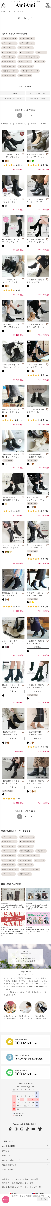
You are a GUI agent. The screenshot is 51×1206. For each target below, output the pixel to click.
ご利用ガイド (7, 1141)
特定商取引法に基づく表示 (23, 1183)
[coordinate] (40, 1129)
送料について (7, 1155)
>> (33, 1087)
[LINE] (21, 1129)
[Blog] (11, 1129)
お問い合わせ (7, 1170)
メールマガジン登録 (20, 1179)
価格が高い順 (21, 124)
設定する (42, 1199)
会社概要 (34, 1179)
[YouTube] (33, 1129)
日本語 (14, 1193)
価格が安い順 (6, 124)
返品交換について (9, 1165)
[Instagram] (16, 1129)
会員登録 (5, 1179)
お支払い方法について (11, 1160)
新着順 (33, 124)
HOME (3, 11)
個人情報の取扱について (12, 1187)
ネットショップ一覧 (33, 1187)
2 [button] (25, 115)
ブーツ (11, 11)
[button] (31, 115)
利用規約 (5, 1183)
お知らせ (5, 1151)
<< (18, 1087)
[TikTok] (27, 1129)
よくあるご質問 (8, 1146)
